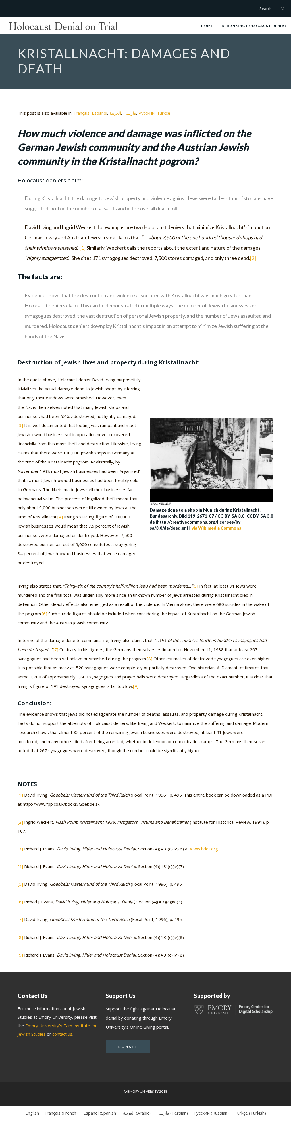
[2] (253, 258)
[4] (60, 517)
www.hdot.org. (204, 849)
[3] (20, 425)
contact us (62, 1034)
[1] (83, 248)
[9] (135, 686)
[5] (195, 586)
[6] (44, 613)
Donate (128, 1047)
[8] (149, 658)
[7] (55, 649)
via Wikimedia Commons (216, 527)
